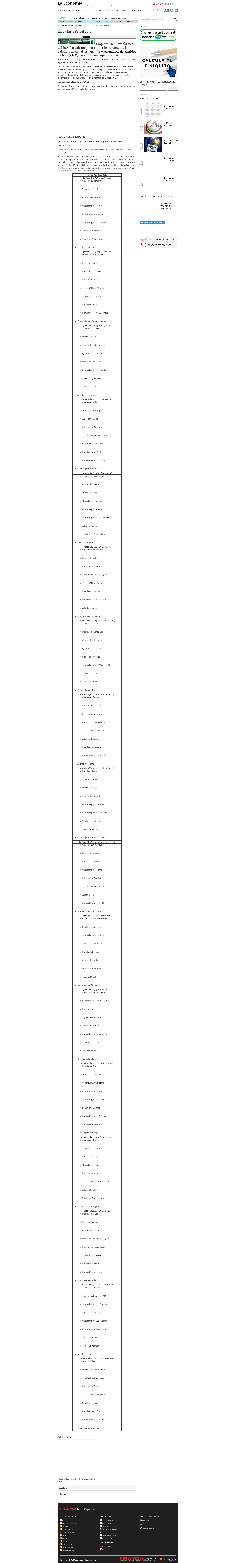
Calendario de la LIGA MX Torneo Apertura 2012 (167, 206)
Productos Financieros (69, 1523)
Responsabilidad (80, 1558)
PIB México (63, 10)
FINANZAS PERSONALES (124, 21)
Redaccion (107, 26)
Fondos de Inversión (68, 1532)
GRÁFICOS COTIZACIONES (98, 21)
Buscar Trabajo (106, 1523)
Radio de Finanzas (148, 1529)
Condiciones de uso (66, 1558)
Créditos (64, 1535)
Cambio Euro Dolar (108, 1539)
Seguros (64, 1541)
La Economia (70, 3)
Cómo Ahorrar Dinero (109, 1536)
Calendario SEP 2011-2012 (170, 159)
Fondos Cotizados (67, 1529)
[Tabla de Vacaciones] (153, 127)
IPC (63, 1520)
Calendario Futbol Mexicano (70, 25)
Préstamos (65, 1538)
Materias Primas (107, 1547)
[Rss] (176, 10)
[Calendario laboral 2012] (153, 109)
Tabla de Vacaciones (169, 124)
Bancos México (108, 10)
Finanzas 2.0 (146, 1520)
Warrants (105, 1533)
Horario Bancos (121, 10)
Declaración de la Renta (109, 1530)
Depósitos (65, 1526)
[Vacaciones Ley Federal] (153, 144)
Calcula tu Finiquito (75, 10)
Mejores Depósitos (68, 1551)
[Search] (175, 19)
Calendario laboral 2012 (169, 107)
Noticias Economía (108, 1520)
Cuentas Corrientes (68, 1547)
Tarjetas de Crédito (68, 1544)
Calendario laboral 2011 (169, 179)
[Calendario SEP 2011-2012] (153, 163)
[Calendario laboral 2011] (153, 183)
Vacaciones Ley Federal (93, 10)
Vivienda (105, 1526)
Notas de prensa (135, 10)
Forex (104, 1550)
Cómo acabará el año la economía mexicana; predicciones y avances (100, 18)
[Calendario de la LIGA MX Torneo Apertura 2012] (148, 208)
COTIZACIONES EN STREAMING (71, 21)
